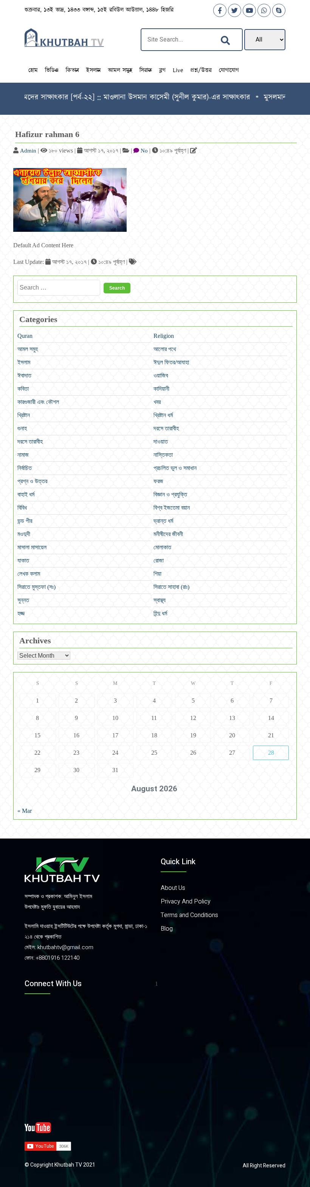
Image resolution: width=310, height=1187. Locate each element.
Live (178, 70)
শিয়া (157, 573)
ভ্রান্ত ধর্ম (163, 521)
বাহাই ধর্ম (25, 494)
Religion (163, 336)
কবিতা (23, 388)
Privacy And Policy (186, 901)
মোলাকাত (162, 547)
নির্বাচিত (24, 468)
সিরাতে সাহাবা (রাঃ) (171, 587)
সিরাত (146, 70)
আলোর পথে (164, 349)
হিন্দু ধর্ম (160, 613)
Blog (167, 928)
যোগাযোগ (229, 70)
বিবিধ (22, 507)
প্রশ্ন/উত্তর (201, 70)
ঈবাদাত (24, 375)
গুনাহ (22, 428)
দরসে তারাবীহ (166, 428)
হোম (33, 70)
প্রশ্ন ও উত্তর (32, 481)
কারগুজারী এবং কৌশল (38, 402)
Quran (25, 336)
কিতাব (72, 70)
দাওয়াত (160, 441)
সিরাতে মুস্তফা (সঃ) (36, 587)
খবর (157, 402)
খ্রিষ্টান (23, 415)
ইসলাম (93, 70)
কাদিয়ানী (161, 388)
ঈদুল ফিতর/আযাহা (171, 362)
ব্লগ (162, 70)
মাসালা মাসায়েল (31, 547)
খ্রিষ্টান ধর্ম (163, 415)
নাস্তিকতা (163, 455)
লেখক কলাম (28, 573)
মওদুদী (23, 534)
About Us (173, 888)
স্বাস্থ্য (159, 600)
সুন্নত (23, 600)
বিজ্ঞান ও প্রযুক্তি (170, 494)
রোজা (158, 560)
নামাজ (23, 455)
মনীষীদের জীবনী (168, 534)
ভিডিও (52, 70)
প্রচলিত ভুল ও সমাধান (175, 468)
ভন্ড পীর (24, 521)
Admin (28, 151)
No (144, 151)
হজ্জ (21, 613)
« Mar (24, 811)
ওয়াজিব (160, 375)
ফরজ (158, 481)
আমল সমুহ (120, 70)
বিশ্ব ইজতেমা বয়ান (171, 507)
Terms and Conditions (189, 915)
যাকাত (23, 560)
